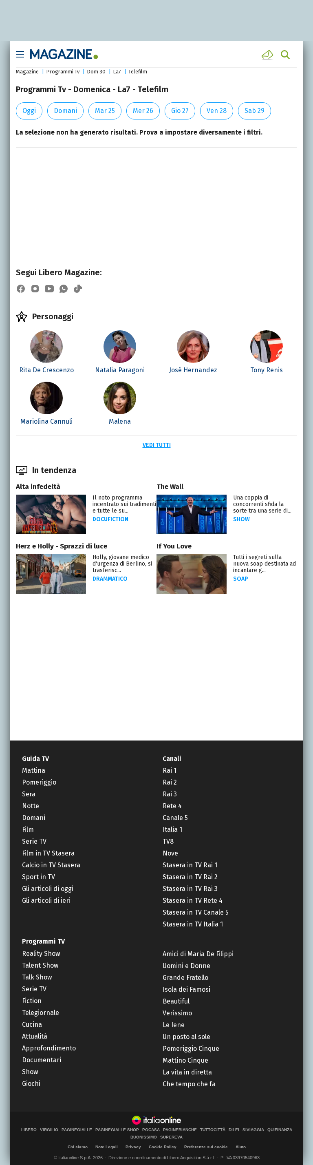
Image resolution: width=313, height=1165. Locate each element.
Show (241, 519)
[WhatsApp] (63, 289)
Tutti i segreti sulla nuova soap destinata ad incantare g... (264, 564)
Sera (28, 794)
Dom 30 (96, 72)
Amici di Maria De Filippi (198, 954)
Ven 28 (217, 111)
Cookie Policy (162, 1147)
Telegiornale (40, 1013)
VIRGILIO (49, 1130)
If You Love (174, 546)
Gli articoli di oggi (47, 889)
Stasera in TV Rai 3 (190, 889)
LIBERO (29, 1130)
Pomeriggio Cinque (191, 1048)
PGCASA (151, 1130)
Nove (170, 853)
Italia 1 (172, 829)
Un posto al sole (186, 1037)
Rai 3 (170, 794)
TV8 (168, 841)
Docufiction (110, 519)
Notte (30, 806)
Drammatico (110, 578)
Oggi (29, 111)
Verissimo (177, 1013)
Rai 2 (170, 782)
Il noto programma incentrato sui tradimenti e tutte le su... (124, 504)
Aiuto (241, 1147)
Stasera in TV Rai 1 (190, 865)
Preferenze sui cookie (206, 1147)
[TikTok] (78, 289)
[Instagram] (35, 289)
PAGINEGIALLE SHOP (117, 1130)
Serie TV (34, 841)
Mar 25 (105, 111)
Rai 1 (169, 770)
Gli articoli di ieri (46, 900)
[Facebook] (21, 289)
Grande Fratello (185, 978)
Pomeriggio (39, 782)
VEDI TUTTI (157, 445)
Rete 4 (172, 806)
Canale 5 (175, 818)
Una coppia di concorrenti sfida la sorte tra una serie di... (262, 504)
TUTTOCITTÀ (212, 1130)
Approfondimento (49, 1048)
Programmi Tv (62, 72)
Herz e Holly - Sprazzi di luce (61, 546)
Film (28, 829)
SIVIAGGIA (253, 1130)
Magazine (27, 72)
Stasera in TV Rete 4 (193, 900)
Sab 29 (255, 111)
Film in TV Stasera (48, 853)
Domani (65, 111)
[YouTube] (49, 289)
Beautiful (176, 1001)
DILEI (234, 1130)
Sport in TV (38, 877)
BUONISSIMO (143, 1137)
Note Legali (106, 1147)
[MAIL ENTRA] (268, 55)
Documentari (41, 1060)
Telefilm (137, 72)
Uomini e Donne (186, 966)
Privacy (133, 1147)
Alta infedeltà (38, 486)
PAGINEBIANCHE (180, 1130)
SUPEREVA (171, 1137)
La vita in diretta (187, 1072)
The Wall (169, 486)
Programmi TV (43, 941)
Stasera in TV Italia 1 (193, 924)
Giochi (31, 1084)
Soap (240, 578)
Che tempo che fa (189, 1084)
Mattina (33, 770)
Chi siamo (78, 1147)
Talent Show (40, 965)
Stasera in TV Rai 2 (190, 877)
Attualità (34, 1036)
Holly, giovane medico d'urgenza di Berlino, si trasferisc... (122, 564)
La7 (117, 72)
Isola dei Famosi (186, 989)
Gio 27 (180, 111)
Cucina (32, 1024)
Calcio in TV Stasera (51, 865)
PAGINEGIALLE (77, 1130)
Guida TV (35, 759)
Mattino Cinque (185, 1060)
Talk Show (37, 977)
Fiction (32, 1001)
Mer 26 (143, 111)
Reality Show (41, 953)
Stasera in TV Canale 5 (196, 912)
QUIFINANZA (279, 1130)
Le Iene (174, 1025)
